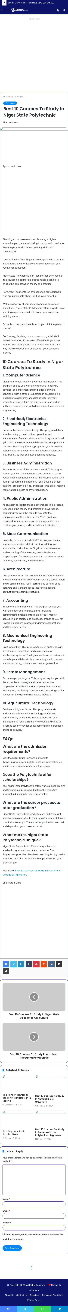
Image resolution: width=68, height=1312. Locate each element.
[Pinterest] (36, 964)
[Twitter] (13, 964)
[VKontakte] (51, 964)
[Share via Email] (59, 964)
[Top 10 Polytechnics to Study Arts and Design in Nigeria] (18, 1083)
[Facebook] (6, 964)
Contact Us (21, 1295)
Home (8, 96)
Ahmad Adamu (12, 122)
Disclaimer (35, 1295)
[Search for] (64, 11)
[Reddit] (44, 964)
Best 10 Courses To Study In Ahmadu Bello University (49, 1098)
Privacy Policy (34, 1300)
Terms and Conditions (52, 1295)
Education (18, 96)
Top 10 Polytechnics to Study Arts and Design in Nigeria (17, 1097)
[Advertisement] (34, 55)
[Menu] (4, 11)
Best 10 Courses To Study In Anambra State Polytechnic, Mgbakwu (49, 1132)
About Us (9, 1295)
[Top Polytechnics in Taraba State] (18, 1119)
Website (7, 1222)
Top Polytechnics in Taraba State (14, 1133)
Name (6, 1199)
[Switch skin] (58, 11)
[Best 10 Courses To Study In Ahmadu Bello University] (50, 1084)
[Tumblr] (29, 964)
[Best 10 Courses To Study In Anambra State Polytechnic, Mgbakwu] (50, 1118)
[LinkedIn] (21, 964)
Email (6, 1211)
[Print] (6, 971)
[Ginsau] (20, 10)
